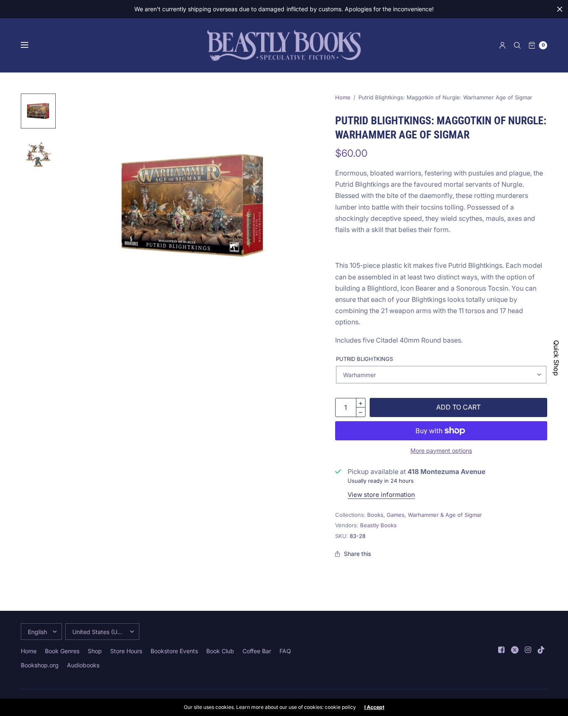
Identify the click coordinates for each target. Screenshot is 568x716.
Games (396, 514)
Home (343, 97)
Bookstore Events (174, 650)
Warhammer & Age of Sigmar (445, 514)
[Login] (502, 45)
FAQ (285, 650)
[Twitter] (515, 650)
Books (375, 514)
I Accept (374, 707)
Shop (95, 650)
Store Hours (126, 650)
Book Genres (62, 650)
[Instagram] (528, 650)
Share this (357, 554)
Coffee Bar (256, 650)
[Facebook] (501, 650)
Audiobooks (83, 665)
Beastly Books (378, 525)
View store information (381, 494)
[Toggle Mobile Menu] (30, 45)
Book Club (220, 650)
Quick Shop (556, 358)
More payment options (441, 450)
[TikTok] (541, 650)
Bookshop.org (40, 665)
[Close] (559, 9)
